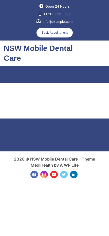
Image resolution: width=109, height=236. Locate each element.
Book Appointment (55, 32)
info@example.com (57, 21)
